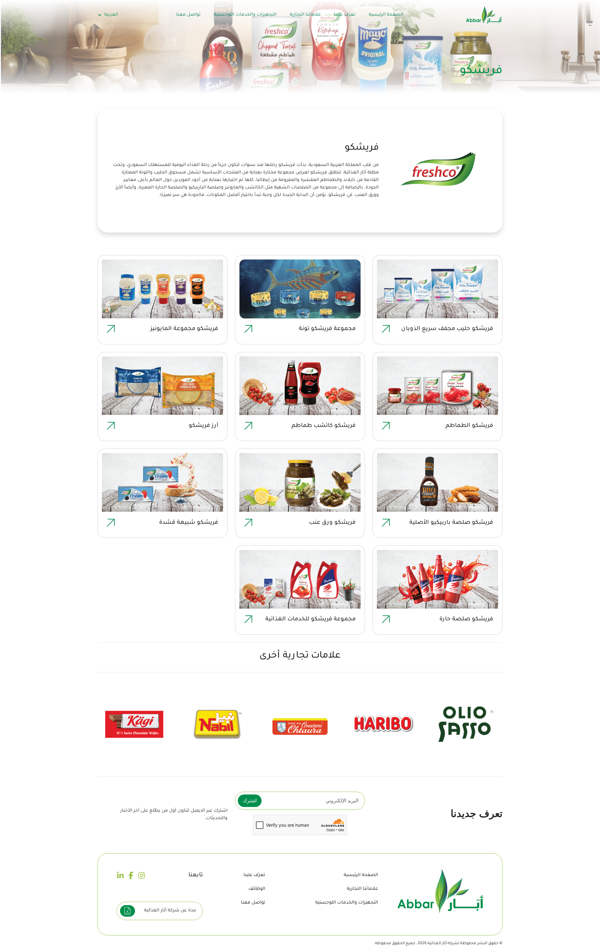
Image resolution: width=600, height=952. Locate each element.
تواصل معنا (188, 15)
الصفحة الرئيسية (386, 15)
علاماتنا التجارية (305, 15)
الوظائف (256, 889)
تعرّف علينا (345, 15)
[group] (465, 724)
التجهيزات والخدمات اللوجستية (245, 15)
